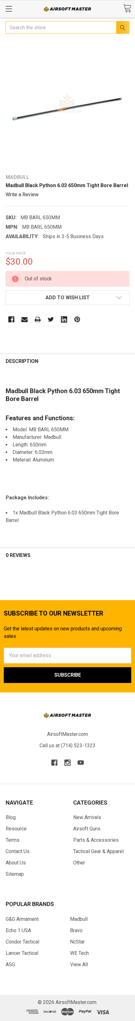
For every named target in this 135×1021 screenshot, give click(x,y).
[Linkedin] (64, 319)
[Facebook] (11, 319)
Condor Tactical (22, 942)
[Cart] (127, 8)
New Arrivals (87, 817)
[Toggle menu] (8, 8)
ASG (10, 964)
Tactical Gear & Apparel (98, 851)
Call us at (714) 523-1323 (67, 746)
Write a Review (22, 195)
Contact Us (18, 851)
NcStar (77, 942)
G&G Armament (22, 919)
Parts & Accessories (96, 840)
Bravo (76, 930)
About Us (16, 863)
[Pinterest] (77, 319)
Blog (11, 817)
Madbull (79, 919)
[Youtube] (80, 762)
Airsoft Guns (86, 829)
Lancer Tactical (22, 953)
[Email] (24, 319)
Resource (16, 829)
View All (79, 964)
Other (79, 863)
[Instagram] (67, 762)
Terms (12, 840)
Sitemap (15, 874)
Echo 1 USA (18, 930)
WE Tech (79, 953)
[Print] (37, 319)
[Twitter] (51, 319)
